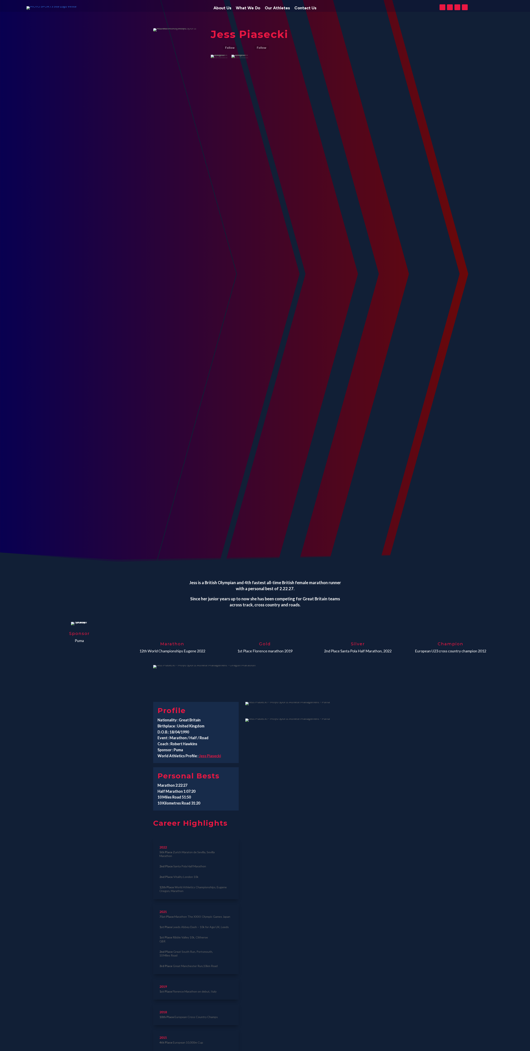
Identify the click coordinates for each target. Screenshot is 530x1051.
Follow (230, 47)
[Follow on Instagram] (457, 7)
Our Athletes (277, 8)
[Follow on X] (450, 7)
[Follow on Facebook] (442, 7)
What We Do (248, 8)
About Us (222, 8)
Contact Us (305, 8)
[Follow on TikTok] (465, 7)
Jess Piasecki (210, 756)
